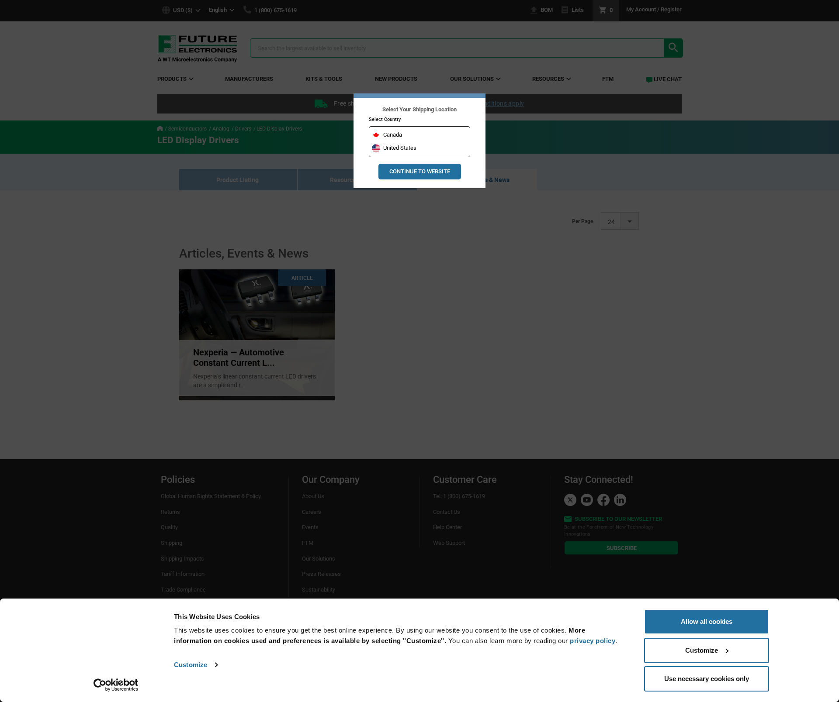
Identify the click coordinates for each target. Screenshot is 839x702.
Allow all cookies (706, 621)
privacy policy (592, 640)
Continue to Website (419, 171)
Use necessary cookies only (706, 678)
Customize (190, 664)
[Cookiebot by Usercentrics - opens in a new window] (116, 685)
